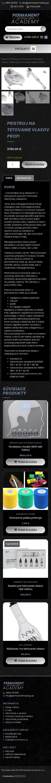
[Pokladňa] (28, 6)
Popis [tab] (9, 178)
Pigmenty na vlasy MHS (26, 582)
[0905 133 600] (3, 3)
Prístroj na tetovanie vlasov (25, 442)
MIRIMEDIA (20, 776)
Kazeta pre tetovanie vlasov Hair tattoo (25, 587)
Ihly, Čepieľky (25, 645)
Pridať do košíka (34, 164)
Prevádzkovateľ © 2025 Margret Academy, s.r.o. (23, 770)
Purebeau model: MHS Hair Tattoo (25, 448)
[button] (33, 49)
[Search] (43, 29)
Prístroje (15, 59)
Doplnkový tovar (25, 514)
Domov (5, 59)
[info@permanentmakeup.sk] (20, 3)
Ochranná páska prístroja (25, 518)
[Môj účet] (11, 6)
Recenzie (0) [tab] (24, 178)
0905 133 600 (11, 2)
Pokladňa (35, 6)
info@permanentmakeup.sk (35, 2)
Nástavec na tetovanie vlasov (25, 649)
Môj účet (19, 6)
